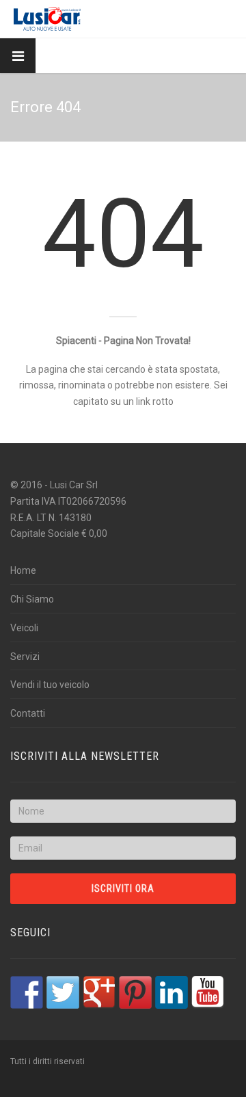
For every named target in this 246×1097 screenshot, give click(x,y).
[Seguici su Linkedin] (171, 992)
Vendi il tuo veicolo (50, 684)
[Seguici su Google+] (99, 992)
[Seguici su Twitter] (62, 992)
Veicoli (24, 627)
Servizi (25, 656)
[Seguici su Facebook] (26, 992)
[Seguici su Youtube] (207, 992)
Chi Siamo (32, 599)
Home (23, 570)
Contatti (27, 713)
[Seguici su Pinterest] (135, 992)
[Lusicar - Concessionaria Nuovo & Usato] (47, 19)
